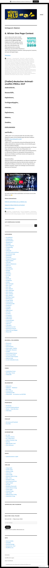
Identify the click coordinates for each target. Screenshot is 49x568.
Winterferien (33, 73)
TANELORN (8, 374)
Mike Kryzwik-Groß (10, 443)
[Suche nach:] (20, 225)
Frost (25, 62)
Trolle (15, 70)
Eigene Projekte (10, 260)
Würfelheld (9, 58)
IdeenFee (8, 272)
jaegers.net (8, 345)
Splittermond (9, 310)
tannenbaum (11, 70)
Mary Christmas (22, 65)
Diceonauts (8, 343)
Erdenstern (8, 386)
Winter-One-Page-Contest (25, 73)
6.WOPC (31, 58)
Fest (19, 62)
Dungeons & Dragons (11, 259)
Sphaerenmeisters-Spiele (12, 456)
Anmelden (8, 542)
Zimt (19, 74)
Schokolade (15, 69)
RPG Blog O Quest (10, 297)
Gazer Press (9, 473)
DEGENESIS (9, 255)
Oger (10, 67)
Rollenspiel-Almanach (11, 350)
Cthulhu (8, 249)
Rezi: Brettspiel (9, 283)
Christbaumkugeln (8, 60)
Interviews (8, 273)
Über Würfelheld (9, 560)
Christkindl (19, 60)
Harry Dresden (9, 269)
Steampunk (9, 315)
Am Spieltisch (9, 237)
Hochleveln (8, 405)
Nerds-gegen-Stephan (11, 348)
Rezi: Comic (9, 285)
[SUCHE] (35, 225)
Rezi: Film (8, 287)
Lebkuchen (11, 65)
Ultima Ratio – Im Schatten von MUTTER (16, 394)
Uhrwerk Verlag (9, 491)
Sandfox (8, 351)
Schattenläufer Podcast (11, 353)
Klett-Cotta (9, 478)
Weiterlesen (8, 55)
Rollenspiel (7, 68)
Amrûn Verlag (9, 469)
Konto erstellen (9, 541)
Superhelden (9, 317)
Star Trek (8, 312)
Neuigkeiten (27, 211)
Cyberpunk (8, 250)
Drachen (6, 62)
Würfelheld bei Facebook (13, 504)
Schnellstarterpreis (8, 69)
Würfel (22, 70)
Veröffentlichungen (9, 557)
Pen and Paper (25, 67)
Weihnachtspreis (28, 72)
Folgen (8, 527)
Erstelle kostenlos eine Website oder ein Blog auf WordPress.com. (18, 564)
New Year (33, 65)
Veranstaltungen (10, 320)
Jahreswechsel (8, 64)
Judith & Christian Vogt (11, 440)
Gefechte (23, 212)
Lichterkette (16, 65)
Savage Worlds (9, 300)
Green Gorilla (9, 474)
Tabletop (6, 70)
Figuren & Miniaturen (11, 264)
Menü (41, 14)
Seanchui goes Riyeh (11, 354)
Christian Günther (10, 436)
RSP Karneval (9, 298)
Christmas (24, 60)
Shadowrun (8, 305)
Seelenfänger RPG (10, 303)
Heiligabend (18, 63)
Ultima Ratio (9, 318)
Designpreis (31, 60)
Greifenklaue (12, 63)
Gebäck (27, 62)
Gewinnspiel (7, 63)
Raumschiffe (10, 213)
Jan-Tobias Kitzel (10, 438)
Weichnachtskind (32, 70)
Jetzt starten (36, 1)
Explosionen (7, 212)
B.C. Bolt (8, 435)
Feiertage (16, 62)
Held (28, 63)
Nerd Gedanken (9, 346)
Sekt (18, 69)
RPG (10, 68)
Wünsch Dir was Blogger (12, 330)
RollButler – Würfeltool (11, 387)
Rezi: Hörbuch (9, 288)
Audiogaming (9, 239)
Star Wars (8, 313)
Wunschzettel (12, 74)
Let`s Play (8, 275)
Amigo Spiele (9, 468)
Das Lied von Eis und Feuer (12, 252)
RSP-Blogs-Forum (10, 373)
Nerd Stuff (8, 278)
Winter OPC (22, 58)
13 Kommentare (27, 74)
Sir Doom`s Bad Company (12, 356)
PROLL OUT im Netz (9, 208)
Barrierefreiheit (9, 240)
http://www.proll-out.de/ (16, 139)
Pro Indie (8, 484)
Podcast (8, 282)
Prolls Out (27, 212)
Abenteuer (7, 59)
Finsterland (9, 267)
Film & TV (22, 211)
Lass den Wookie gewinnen (12, 407)
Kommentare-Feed (10, 546)
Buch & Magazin (10, 245)
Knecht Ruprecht (22, 64)
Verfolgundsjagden (17, 213)
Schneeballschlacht (20, 68)
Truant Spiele (9, 489)
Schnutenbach (9, 302)
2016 (26, 58)
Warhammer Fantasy (11, 328)
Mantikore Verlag (10, 479)
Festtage (22, 62)
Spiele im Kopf (9, 358)
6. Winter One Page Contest (19, 33)
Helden (30, 63)
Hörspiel (8, 270)
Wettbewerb (14, 73)
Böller (17, 59)
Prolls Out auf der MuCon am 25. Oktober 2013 (16, 201)
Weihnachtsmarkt (21, 72)
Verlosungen (9, 322)
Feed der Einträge (10, 544)
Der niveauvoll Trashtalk (12, 422)
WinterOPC (7, 74)
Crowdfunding (9, 247)
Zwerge (21, 74)
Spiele (31, 69)
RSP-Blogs (8, 389)
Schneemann (27, 68)
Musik (7, 277)
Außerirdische (33, 211)
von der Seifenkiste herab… (12, 359)
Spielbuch (28, 69)
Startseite (7, 555)
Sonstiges (8, 307)
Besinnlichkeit (21, 59)
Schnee (15, 68)
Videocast (8, 323)
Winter (18, 73)
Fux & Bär (8, 423)
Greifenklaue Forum (11, 371)
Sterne (34, 69)
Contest (27, 60)
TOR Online (8, 410)
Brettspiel (26, 59)
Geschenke (32, 62)
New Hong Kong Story (11, 481)
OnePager (18, 67)
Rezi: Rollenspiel (10, 290)
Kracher (27, 64)
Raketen (34, 67)
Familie (12, 62)
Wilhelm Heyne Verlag (11, 494)
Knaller (17, 64)
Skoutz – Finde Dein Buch (12, 409)
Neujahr (29, 65)
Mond (27, 65)
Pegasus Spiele (9, 482)
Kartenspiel (13, 64)
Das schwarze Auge (10, 254)
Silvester (21, 69)
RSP (12, 68)
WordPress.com (9, 547)
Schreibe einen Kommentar (31, 213)
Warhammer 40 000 (10, 326)
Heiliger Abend (24, 63)
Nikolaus (6, 67)
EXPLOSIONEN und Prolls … (15, 212)
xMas (16, 74)
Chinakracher (31, 59)
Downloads (8, 257)
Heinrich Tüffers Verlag (11, 476)
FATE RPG (8, 262)
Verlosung (19, 70)
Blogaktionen (9, 242)
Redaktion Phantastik (11, 486)
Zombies (23, 213)
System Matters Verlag (11, 487)
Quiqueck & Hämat (33, 212)
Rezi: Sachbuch (9, 293)
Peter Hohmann (10, 445)
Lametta (31, 64)
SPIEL (24, 69)
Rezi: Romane (9, 292)
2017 (28, 58)
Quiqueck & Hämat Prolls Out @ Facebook (15, 205)
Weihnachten (7, 72)
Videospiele (8, 325)
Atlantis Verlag (9, 471)
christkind (15, 60)
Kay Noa (8, 441)
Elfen (10, 62)
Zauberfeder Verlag (10, 496)
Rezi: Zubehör (9, 295)
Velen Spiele (9, 492)
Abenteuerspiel (12, 59)
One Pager (13, 67)
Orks (21, 67)
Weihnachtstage (8, 73)
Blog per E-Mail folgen (12, 515)
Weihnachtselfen (14, 72)
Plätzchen (30, 67)
